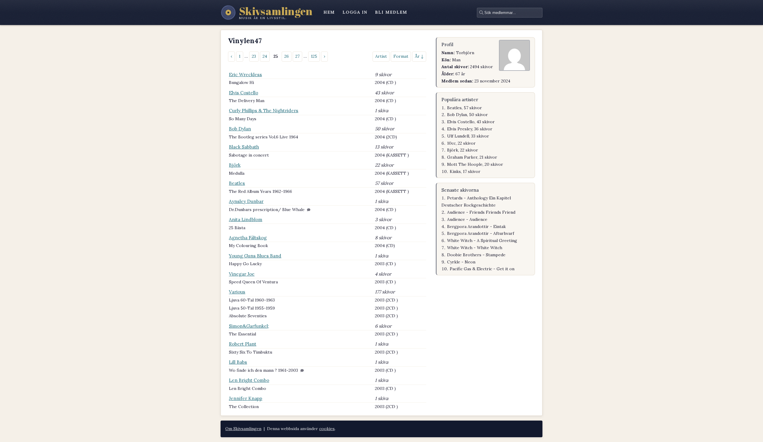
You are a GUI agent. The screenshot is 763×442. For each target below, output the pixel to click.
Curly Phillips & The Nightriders (263, 110)
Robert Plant (242, 344)
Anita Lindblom (245, 219)
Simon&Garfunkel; (249, 326)
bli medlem (391, 12)
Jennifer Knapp (245, 398)
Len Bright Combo (249, 380)
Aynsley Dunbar (246, 201)
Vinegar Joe (242, 274)
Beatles (237, 183)
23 (254, 56)
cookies (327, 428)
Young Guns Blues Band (255, 256)
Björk (235, 165)
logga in (354, 12)
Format (400, 56)
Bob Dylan (240, 129)
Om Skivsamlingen (243, 428)
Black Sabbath (244, 147)
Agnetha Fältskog (248, 237)
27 (297, 56)
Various (237, 292)
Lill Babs (238, 362)
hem (329, 12)
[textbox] (509, 13)
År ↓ (419, 56)
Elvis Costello (243, 93)
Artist (381, 56)
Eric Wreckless (245, 74)
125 (314, 56)
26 (286, 56)
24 (265, 56)
